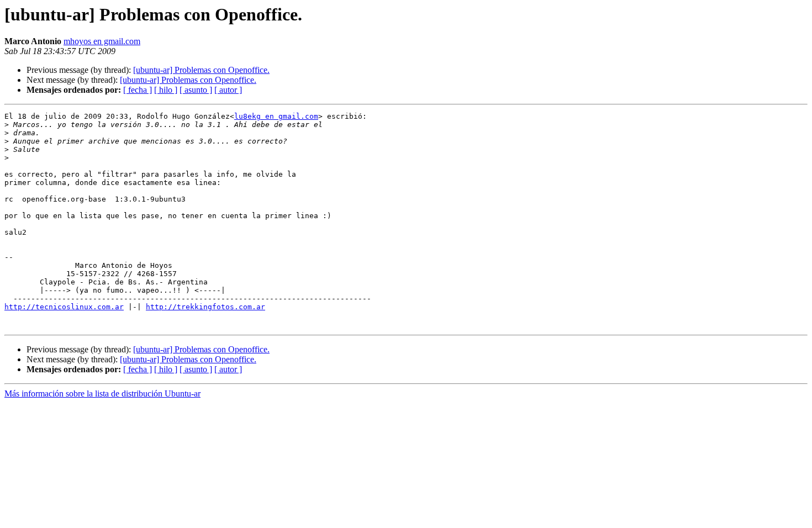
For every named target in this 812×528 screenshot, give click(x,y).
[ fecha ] (137, 89)
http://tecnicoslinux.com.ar (64, 307)
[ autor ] (228, 89)
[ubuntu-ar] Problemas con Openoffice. (201, 70)
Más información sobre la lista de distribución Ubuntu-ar (102, 393)
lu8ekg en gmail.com (276, 116)
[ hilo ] (165, 89)
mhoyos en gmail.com (102, 41)
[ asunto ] (196, 89)
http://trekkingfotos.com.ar (205, 307)
